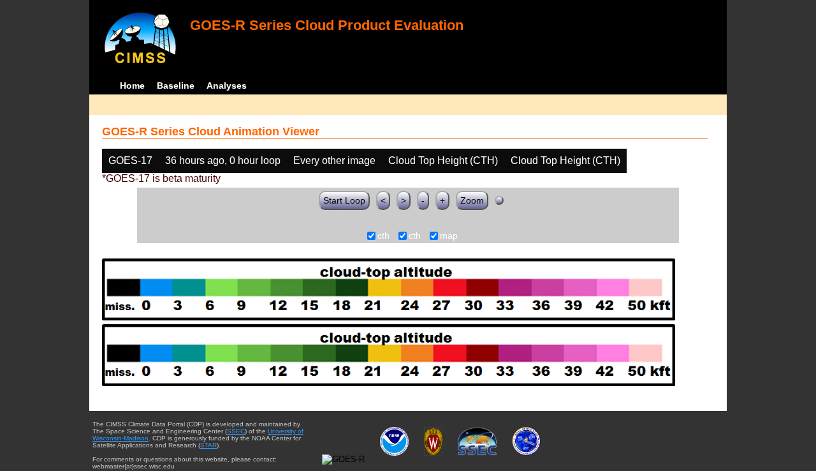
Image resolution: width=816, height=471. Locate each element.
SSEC (236, 431)
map (449, 236)
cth (383, 236)
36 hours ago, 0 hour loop (222, 160)
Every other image (334, 160)
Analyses (227, 85)
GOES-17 (130, 160)
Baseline (175, 85)
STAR (208, 445)
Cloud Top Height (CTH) (443, 160)
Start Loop (344, 200)
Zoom (472, 200)
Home (132, 85)
